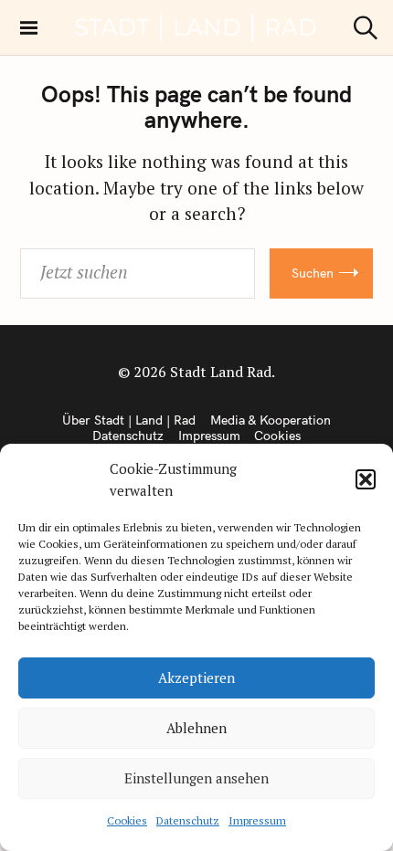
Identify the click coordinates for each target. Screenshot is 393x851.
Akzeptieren (196, 677)
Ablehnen (196, 728)
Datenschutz (187, 820)
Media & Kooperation (270, 420)
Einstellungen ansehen (196, 778)
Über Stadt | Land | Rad (129, 420)
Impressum (257, 820)
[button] (365, 479)
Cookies (127, 820)
